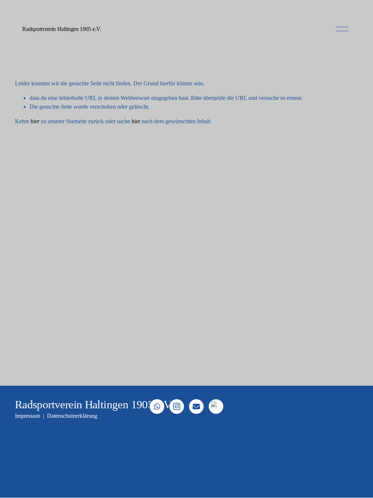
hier (35, 121)
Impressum (27, 416)
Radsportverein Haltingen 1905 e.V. (61, 29)
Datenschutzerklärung (72, 416)
